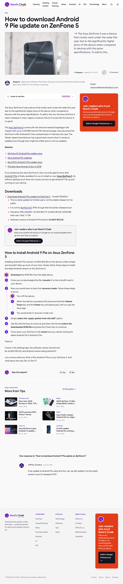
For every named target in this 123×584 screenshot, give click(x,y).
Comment (114, 72)
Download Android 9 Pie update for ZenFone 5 (29, 196)
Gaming (36, 4)
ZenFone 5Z (26, 207)
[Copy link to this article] (104, 72)
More (104, 4)
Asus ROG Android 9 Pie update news (25, 162)
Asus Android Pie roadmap (20, 158)
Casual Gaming (55, 4)
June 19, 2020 (47, 465)
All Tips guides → (69, 389)
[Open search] (111, 4)
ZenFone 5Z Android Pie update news (25, 153)
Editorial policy (81, 532)
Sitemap (115, 577)
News (63, 4)
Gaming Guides (45, 4)
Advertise (79, 536)
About (107, 577)
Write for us (79, 528)
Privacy (94, 577)
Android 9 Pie (11, 176)
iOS (84, 4)
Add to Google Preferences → (28, 241)
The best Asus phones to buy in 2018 (24, 166)
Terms (101, 577)
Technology (94, 4)
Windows (59, 523)
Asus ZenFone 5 (16, 127)
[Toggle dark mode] (117, 4)
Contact (78, 523)
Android (72, 4)
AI (79, 4)
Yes (63, 372)
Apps (57, 532)
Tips (6, 13)
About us (78, 519)
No (73, 372)
